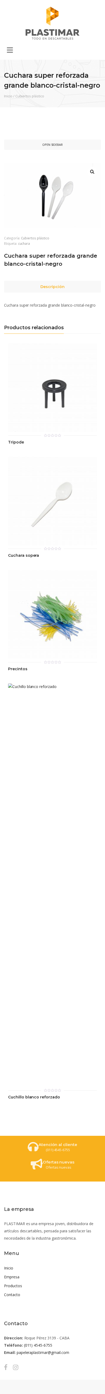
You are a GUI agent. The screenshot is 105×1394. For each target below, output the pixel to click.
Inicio (8, 96)
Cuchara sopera (23, 555)
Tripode (16, 442)
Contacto (12, 1294)
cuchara (24, 243)
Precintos (17, 669)
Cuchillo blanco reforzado (34, 1097)
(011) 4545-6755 (38, 1345)
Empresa (11, 1276)
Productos (13, 1285)
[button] (92, 172)
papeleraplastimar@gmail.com (43, 1352)
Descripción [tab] (52, 286)
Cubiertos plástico (29, 96)
